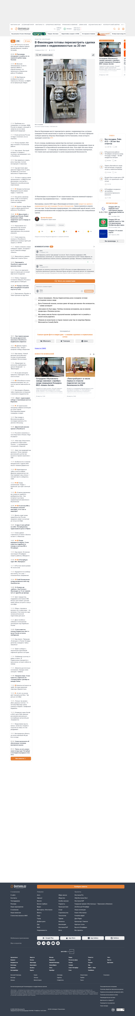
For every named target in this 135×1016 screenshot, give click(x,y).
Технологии (62, 915)
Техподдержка (15, 901)
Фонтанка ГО (40, 24)
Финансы (61, 921)
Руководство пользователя (107, 1003)
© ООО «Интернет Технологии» (56, 1009)
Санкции (61, 225)
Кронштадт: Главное (81, 921)
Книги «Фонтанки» (81, 913)
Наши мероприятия (17, 907)
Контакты (14, 898)
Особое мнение (63, 901)
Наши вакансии (16, 913)
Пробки (68, 29)
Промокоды (112, 203)
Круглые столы (80, 924)
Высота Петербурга (81, 927)
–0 (93, 262)
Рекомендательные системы (107, 997)
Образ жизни (62, 895)
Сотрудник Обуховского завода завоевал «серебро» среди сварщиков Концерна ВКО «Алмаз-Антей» (49, 382)
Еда (38, 924)
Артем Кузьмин (46, 218)
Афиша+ (39, 898)
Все (13, 41)
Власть (39, 913)
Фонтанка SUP (15, 24)
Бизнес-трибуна (42, 904)
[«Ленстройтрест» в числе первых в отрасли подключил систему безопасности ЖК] (80, 367)
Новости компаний (44, 354)
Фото (60, 930)
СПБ (17, 41)
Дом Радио (78, 918)
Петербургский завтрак (111, 24)
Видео (39, 907)
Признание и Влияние (70, 24)
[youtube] (53, 943)
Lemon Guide (83, 24)
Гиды (38, 915)
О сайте (13, 895)
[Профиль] (123, 28)
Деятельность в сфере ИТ (107, 1000)
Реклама (13, 904)
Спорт (60, 910)
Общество (61, 898)
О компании (14, 910)
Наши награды (104, 1005)
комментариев (45, 55)
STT (51, 138)
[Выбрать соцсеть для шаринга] (93, 55)
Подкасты (61, 904)
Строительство (63, 913)
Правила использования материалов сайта (111, 992)
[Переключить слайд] (124, 49)
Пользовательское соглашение (108, 986)
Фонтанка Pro (79, 895)
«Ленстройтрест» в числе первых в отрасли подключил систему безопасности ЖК (78, 382)
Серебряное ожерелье (53, 24)
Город (39, 918)
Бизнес (39, 901)
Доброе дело (41, 921)
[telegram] (43, 943)
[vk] (48, 943)
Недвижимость (51, 225)
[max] (39, 943)
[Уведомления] (119, 28)
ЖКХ (38, 927)
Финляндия (39, 225)
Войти (41, 291)
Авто (38, 895)
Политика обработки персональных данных (111, 989)
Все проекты (79, 930)
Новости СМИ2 (40, 348)
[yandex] (58, 943)
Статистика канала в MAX (19, 915)
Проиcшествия (63, 907)
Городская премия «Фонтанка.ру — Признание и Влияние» (94, 904)
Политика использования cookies (109, 994)
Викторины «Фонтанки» (45, 910)
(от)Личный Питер (28, 24)
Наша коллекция (80, 910)
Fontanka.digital (79, 915)
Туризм (60, 918)
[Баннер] (39, 33)
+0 (87, 262)
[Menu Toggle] (12, 28)
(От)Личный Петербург (82, 907)
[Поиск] (114, 28)
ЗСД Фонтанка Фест (95, 24)
